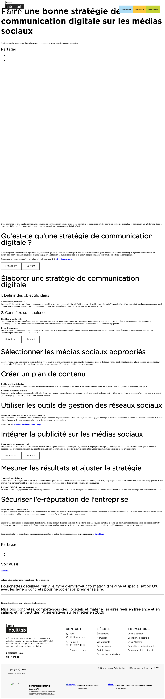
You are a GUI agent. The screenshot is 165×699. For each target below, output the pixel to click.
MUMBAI (97, 3)
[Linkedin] (14, 656)
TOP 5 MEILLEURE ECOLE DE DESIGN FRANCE (134, 686)
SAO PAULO (85, 3)
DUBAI (142, 3)
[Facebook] (7, 656)
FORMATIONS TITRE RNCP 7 (88, 686)
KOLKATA (108, 3)
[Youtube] (18, 656)
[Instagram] (11, 656)
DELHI (118, 3)
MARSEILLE (72, 3)
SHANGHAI (152, 3)
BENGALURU (130, 3)
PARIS (61, 3)
